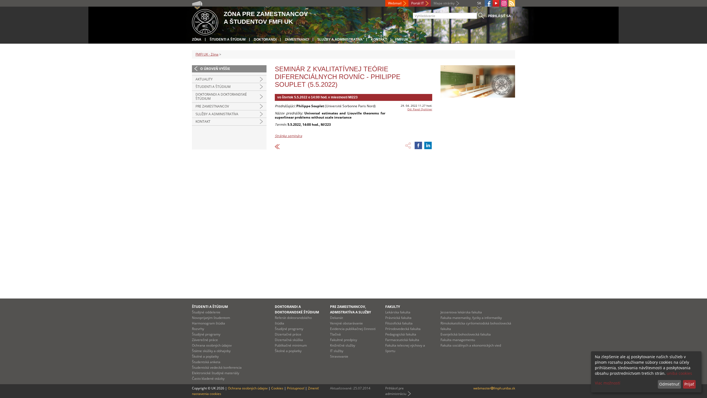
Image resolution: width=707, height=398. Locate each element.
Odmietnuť (669, 384)
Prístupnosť (295, 388)
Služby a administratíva (340, 39)
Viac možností (607, 383)
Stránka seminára (288, 135)
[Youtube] (496, 3)
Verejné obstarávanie (346, 323)
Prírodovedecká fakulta (403, 328)
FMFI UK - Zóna (207, 54)
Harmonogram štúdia (208, 323)
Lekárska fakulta (397, 312)
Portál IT (417, 3)
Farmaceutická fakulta (402, 339)
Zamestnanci (297, 39)
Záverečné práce (205, 339)
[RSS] (511, 3)
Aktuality (204, 79)
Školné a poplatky (205, 356)
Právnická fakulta (398, 317)
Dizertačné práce (288, 334)
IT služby (336, 351)
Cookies (277, 388)
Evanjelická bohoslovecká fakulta (465, 334)
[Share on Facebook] (418, 145)
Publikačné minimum (291, 345)
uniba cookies (679, 373)
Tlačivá (335, 334)
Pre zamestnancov (212, 106)
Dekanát (336, 317)
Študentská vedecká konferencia (217, 367)
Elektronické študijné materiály (215, 373)
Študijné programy (206, 334)
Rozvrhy (198, 328)
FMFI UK (401, 39)
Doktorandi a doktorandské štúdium (221, 96)
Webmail (395, 3)
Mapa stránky (444, 3)
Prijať (689, 384)
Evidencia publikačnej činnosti (353, 328)
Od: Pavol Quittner (419, 109)
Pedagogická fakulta (400, 334)
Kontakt (379, 39)
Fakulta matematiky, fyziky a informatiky (471, 317)
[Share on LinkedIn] (428, 145)
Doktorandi (265, 39)
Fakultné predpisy (343, 339)
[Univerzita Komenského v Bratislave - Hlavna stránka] (205, 21)
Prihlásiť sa (499, 16)
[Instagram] (504, 3)
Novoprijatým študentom (211, 317)
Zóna (196, 39)
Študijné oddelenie (206, 312)
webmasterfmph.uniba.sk (494, 388)
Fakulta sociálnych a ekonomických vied (470, 345)
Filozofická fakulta (399, 323)
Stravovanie (339, 356)
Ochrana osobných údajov (212, 345)
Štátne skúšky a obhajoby (211, 351)
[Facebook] (488, 3)
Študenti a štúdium (228, 39)
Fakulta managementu (457, 339)
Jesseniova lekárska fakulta (461, 312)
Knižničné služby (342, 345)
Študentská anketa (206, 362)
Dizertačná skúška (289, 339)
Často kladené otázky (208, 378)
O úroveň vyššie (215, 68)
